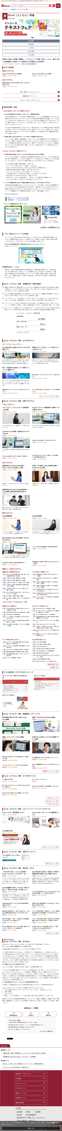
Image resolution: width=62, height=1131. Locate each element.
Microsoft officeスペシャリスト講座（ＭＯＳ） (46, 661)
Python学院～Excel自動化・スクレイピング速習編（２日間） (18, 624)
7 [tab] (36, 37)
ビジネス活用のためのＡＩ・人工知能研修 (45, 614)
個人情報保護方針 (31, 1115)
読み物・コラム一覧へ (52, 933)
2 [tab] (27, 37)
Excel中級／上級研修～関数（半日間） (15, 596)
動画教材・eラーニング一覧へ (50, 771)
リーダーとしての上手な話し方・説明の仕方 (16, 1067)
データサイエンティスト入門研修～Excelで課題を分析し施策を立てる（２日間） (48, 611)
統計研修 (31, 44)
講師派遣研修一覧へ (53, 664)
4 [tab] (30, 37)
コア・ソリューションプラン (11, 344)
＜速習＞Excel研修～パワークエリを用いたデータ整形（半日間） (18, 589)
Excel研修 (31, 41)
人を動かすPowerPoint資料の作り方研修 (45, 648)
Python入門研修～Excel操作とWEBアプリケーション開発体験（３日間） (18, 609)
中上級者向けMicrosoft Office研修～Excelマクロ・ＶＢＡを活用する (47, 590)
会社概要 (19, 1112)
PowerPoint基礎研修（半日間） (43, 659)
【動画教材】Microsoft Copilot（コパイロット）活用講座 (19, 1057)
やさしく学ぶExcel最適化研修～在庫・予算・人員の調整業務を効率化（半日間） (18, 575)
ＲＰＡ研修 (31, 55)
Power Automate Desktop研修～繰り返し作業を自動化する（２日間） (18, 621)
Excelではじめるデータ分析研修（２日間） (46, 608)
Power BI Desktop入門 (41, 646)
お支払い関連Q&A (22, 1120)
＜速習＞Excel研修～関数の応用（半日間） (16, 580)
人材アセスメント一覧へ (52, 801)
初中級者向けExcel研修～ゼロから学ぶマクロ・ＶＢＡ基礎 (47, 575)
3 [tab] (28, 37)
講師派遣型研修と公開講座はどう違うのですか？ (22, 1027)
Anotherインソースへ (53, 798)
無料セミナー (33, 1120)
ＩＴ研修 (31, 48)
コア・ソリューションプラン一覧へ (49, 396)
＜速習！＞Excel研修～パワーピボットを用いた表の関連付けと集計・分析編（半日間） (47, 627)
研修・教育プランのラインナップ (30, 92)
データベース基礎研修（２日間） (14, 657)
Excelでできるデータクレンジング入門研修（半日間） (47, 630)
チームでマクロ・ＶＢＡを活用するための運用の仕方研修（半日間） (47, 597)
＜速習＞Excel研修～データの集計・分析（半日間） (18, 582)
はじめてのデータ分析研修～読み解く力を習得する (18, 649)
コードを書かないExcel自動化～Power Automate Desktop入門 (18, 617)
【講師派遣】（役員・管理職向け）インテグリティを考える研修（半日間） (24, 1053)
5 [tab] (32, 37)
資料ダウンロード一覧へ (52, 863)
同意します (31, 1128)
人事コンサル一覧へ (53, 804)
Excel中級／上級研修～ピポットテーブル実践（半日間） (18, 598)
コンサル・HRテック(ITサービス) (30, 100)
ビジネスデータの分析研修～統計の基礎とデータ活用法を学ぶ (18, 646)
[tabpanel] (31, 28)
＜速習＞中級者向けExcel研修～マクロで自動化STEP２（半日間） (47, 586)
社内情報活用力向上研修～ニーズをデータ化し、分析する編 (18, 654)
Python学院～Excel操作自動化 (13, 614)
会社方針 (19, 1115)
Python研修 (31, 51)
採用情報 (37, 1112)
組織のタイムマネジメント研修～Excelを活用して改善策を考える (47, 634)
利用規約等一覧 (21, 1117)
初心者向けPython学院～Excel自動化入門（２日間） (18, 612)
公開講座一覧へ (54, 667)
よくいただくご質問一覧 (46, 1031)
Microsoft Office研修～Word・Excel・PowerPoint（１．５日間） (47, 655)
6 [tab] (34, 37)
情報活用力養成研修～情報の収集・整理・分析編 (17, 651)
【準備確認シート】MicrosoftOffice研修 (18, 200)
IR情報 (28, 1112)
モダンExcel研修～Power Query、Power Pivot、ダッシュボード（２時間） (18, 593)
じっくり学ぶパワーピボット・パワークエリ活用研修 (47, 621)
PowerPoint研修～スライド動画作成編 (45, 651)
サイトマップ (41, 1117)
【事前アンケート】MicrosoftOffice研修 (18, 198)
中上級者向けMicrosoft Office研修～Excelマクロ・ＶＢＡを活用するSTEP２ (47, 593)
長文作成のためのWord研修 (42, 653)
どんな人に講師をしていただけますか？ (20, 1029)
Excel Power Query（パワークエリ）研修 (45, 624)
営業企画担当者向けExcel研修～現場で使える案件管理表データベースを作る (47, 617)
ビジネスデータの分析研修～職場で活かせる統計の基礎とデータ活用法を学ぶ (18, 642)
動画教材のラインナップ (30, 96)
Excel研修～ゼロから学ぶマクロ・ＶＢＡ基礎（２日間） (47, 578)
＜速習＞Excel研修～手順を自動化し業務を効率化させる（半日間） (18, 585)
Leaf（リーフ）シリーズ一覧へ (50, 847)
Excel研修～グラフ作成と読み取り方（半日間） (17, 602)
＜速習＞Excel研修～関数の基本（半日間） (16, 578)
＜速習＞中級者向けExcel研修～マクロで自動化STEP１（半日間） (47, 582)
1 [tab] (25, 37)
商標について (31, 1117)
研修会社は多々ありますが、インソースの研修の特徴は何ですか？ (27, 1025)
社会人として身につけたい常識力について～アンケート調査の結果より (23, 1064)
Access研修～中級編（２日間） (43, 644)
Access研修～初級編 (41, 642)
